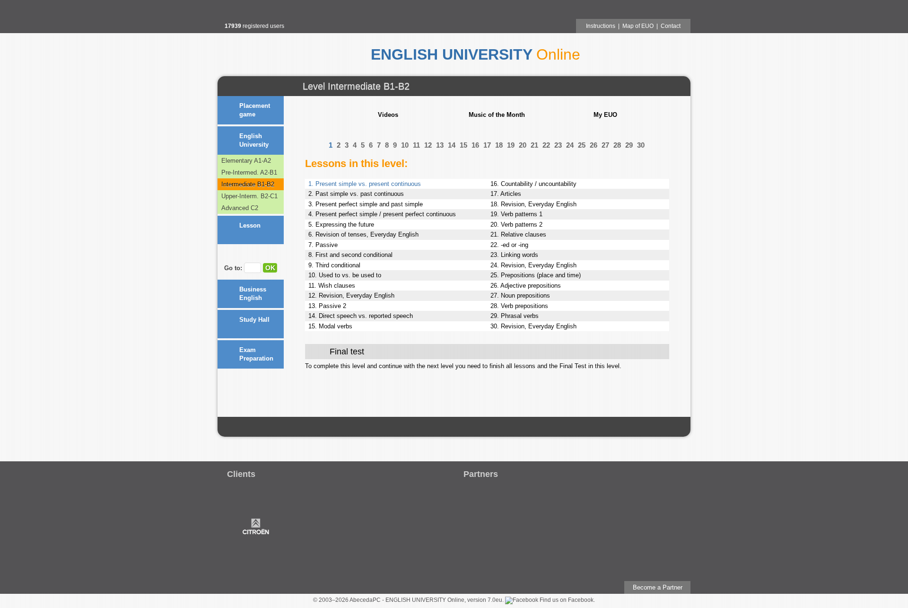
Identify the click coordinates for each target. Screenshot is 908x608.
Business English (252, 293)
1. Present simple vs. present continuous (364, 183)
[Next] (266, 254)
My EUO (605, 114)
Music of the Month (497, 114)
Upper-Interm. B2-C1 (249, 196)
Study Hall (254, 319)
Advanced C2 (239, 207)
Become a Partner (657, 587)
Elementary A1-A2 (246, 160)
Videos (388, 114)
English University (254, 140)
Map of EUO (638, 26)
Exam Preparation (256, 354)
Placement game (254, 110)
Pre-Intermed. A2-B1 (249, 172)
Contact (671, 26)
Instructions (600, 26)
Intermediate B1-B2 (247, 184)
